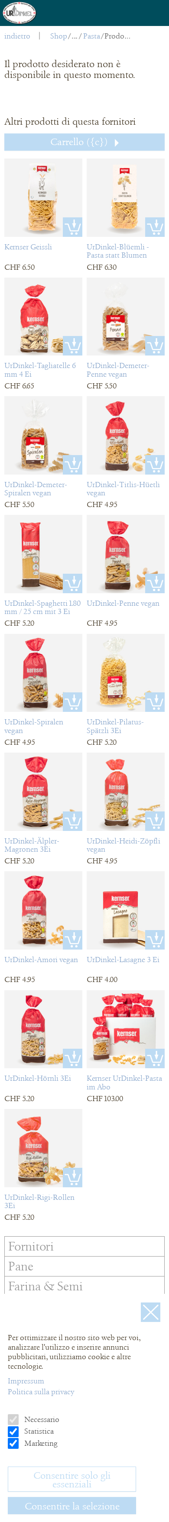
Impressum (26, 1381)
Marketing (40, 1443)
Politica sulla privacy (41, 1391)
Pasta (91, 36)
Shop (58, 36)
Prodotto (118, 36)
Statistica (38, 1431)
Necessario (41, 1419)
